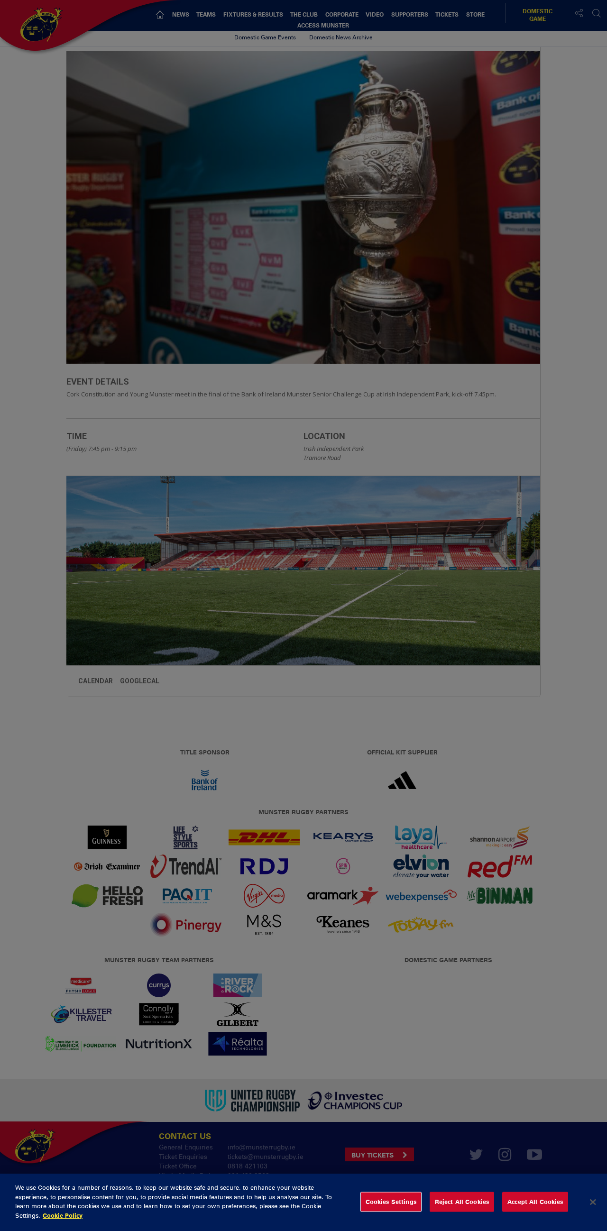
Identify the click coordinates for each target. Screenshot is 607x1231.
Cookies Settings (391, 1201)
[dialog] (303, 1202)
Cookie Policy (63, 1215)
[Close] (593, 1202)
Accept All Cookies (535, 1201)
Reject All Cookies (462, 1201)
